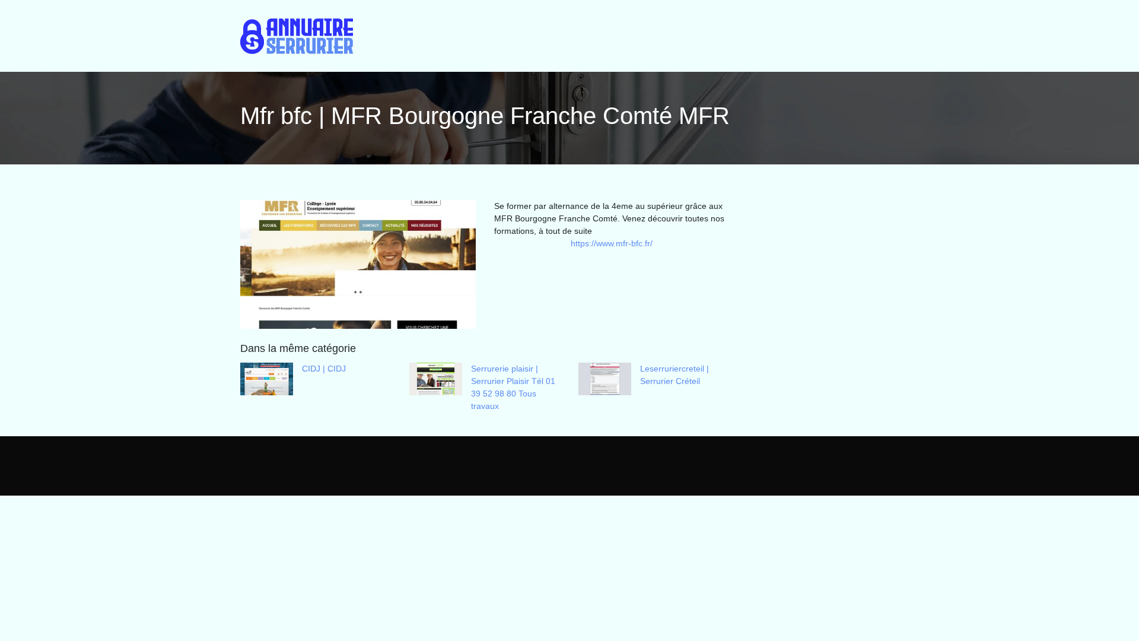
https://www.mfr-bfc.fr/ (612, 243)
